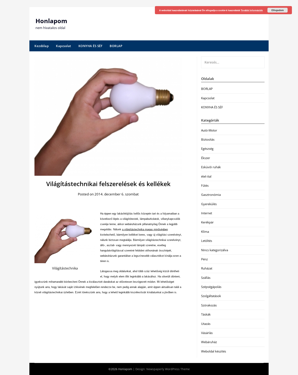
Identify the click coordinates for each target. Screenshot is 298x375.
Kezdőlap (41, 46)
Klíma (205, 232)
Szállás (205, 278)
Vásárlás (207, 333)
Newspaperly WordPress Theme (168, 369)
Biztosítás (207, 139)
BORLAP (116, 46)
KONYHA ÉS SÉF (90, 46)
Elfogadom (277, 10)
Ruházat (206, 268)
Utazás (205, 324)
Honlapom (51, 21)
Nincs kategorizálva (214, 250)
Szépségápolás (211, 287)
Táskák (206, 314)
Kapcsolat (63, 46)
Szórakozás (209, 305)
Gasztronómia (211, 195)
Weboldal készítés (213, 351)
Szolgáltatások (211, 296)
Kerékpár (207, 222)
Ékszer (205, 158)
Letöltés (206, 241)
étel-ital (206, 176)
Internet (206, 213)
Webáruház (209, 342)
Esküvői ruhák (211, 167)
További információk (252, 10)
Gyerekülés (209, 204)
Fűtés (205, 185)
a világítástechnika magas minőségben (145, 229)
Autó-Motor (209, 130)
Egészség (207, 149)
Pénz (204, 259)
